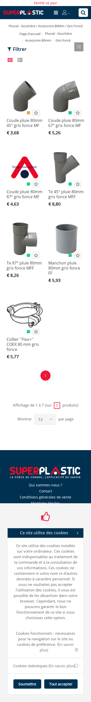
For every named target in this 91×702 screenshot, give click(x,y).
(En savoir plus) (62, 665)
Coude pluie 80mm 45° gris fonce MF (24, 123)
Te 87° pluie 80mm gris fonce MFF (24, 265)
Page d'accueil (29, 33)
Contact (45, 491)
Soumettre (27, 684)
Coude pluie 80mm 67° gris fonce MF (66, 123)
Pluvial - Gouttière (58, 33)
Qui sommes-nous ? (45, 485)
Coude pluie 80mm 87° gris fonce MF (24, 194)
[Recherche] (83, 12)
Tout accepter (61, 684)
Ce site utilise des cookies (44, 533)
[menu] (56, 12)
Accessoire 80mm (38, 40)
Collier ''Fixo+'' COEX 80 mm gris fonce (23, 344)
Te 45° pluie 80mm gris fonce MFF (66, 194)
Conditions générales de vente (45, 497)
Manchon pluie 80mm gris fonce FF (64, 268)
